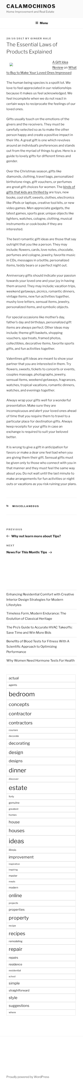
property (19, 918)
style (13, 997)
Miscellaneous (25, 506)
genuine (14, 802)
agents (13, 685)
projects (13, 903)
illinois (12, 849)
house (14, 822)
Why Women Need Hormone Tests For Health (40, 660)
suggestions (19, 1005)
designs (16, 761)
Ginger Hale (40, 38)
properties (17, 910)
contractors (21, 722)
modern (13, 887)
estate (18, 787)
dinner (17, 770)
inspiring (13, 869)
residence (15, 964)
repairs (13, 957)
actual (14, 678)
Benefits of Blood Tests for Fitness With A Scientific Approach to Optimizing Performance (37, 646)
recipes (17, 933)
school (12, 976)
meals (12, 881)
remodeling (15, 941)
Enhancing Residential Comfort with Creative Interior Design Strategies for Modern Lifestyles (40, 599)
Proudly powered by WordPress (27, 1077)
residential (15, 970)
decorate (14, 736)
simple (14, 983)
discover (14, 778)
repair (15, 949)
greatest (13, 808)
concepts (19, 704)
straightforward (19, 990)
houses (16, 830)
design (16, 752)
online (15, 895)
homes (13, 814)
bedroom (22, 694)
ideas (16, 841)
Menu (44, 23)
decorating (19, 743)
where (12, 1012)
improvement (21, 857)
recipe (12, 925)
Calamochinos (31, 6)
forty (11, 796)
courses (13, 730)
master (13, 875)
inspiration (14, 864)
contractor (20, 713)
